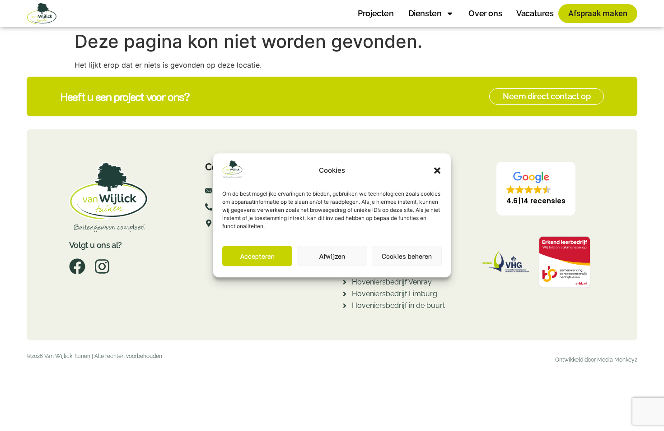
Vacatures (534, 13)
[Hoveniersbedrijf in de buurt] (344, 306)
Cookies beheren (407, 256)
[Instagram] (102, 266)
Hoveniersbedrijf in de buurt (398, 305)
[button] (437, 170)
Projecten (375, 13)
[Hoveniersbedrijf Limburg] (344, 295)
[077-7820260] (208, 210)
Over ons (485, 13)
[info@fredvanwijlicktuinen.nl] (208, 193)
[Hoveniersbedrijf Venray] (344, 283)
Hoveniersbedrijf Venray (392, 282)
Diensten (425, 13)
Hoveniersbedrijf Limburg (394, 293)
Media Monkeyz (617, 360)
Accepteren (257, 256)
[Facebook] (77, 266)
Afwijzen (332, 256)
